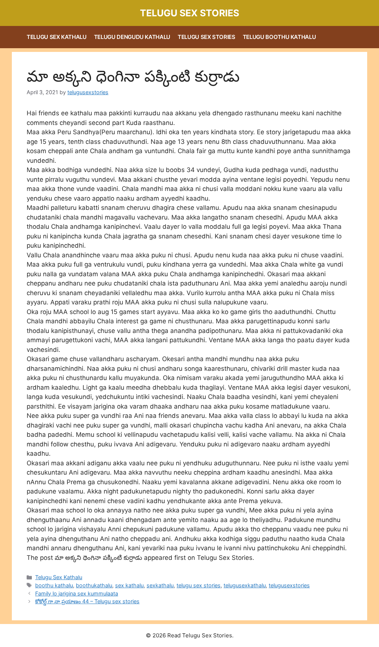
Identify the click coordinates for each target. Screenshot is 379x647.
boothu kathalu (54, 585)
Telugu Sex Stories (189, 13)
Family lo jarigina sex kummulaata (76, 593)
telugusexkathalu (245, 585)
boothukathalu (94, 585)
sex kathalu (129, 585)
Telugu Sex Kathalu (57, 36)
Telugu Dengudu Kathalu (132, 36)
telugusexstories (289, 585)
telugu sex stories (199, 585)
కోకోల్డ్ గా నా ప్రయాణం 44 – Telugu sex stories (87, 601)
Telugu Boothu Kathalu (279, 36)
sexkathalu (160, 585)
